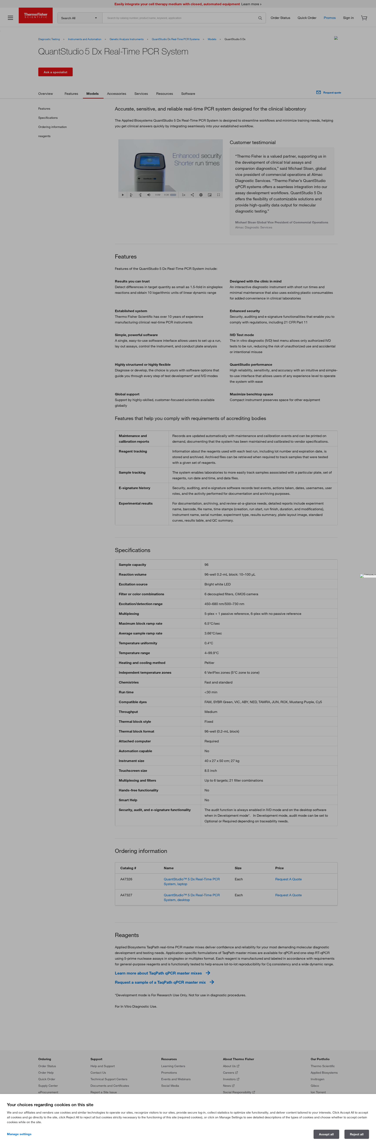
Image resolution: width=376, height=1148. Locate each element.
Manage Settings (19, 1134)
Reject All (357, 1134)
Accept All (326, 1134)
